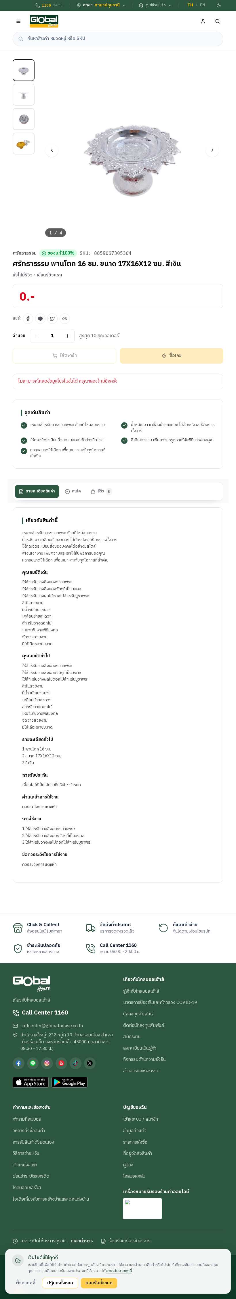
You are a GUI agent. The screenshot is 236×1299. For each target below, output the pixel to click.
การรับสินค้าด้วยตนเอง (33, 1142)
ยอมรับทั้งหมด (99, 1283)
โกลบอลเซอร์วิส (27, 1187)
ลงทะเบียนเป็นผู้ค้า (139, 1048)
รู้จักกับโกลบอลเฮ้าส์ (141, 991)
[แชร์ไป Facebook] (28, 319)
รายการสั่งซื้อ (135, 1142)
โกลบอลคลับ (134, 1176)
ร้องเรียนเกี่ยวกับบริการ (130, 1241)
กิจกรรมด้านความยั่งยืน (144, 1059)
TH (190, 5)
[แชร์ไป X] (52, 319)
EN (202, 5)
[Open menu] (18, 21)
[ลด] (36, 335)
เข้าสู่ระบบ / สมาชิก (140, 1119)
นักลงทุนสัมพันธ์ (138, 1014)
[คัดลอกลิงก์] (65, 319)
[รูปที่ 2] (24, 95)
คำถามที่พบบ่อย (27, 1119)
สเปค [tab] (76, 491)
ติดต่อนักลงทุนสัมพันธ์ (143, 1025)
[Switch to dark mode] (219, 5)
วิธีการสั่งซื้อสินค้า (29, 1130)
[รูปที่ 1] (24, 70)
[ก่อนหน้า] (51, 150)
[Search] (218, 21)
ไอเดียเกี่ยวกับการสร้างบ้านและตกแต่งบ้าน (51, 1199)
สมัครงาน (132, 1036)
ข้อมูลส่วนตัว (134, 1130)
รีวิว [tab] (104, 491)
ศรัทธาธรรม (25, 253)
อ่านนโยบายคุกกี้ (119, 1271)
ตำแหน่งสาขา (25, 1165)
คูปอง (128, 1165)
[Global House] (44, 21)
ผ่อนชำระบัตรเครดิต (31, 1176)
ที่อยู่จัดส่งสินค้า (137, 1153)
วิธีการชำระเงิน (26, 1153)
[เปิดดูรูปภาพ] (132, 150)
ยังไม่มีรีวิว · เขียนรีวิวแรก (37, 275)
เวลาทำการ (82, 1241)
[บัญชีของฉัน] (203, 21)
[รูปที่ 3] (24, 119)
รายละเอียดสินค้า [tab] (40, 491)
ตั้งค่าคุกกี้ (25, 1283)
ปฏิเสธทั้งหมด (60, 1283)
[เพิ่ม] (67, 335)
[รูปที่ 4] (24, 143)
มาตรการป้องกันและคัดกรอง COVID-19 (160, 1002)
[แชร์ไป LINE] (40, 319)
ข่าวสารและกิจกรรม (141, 1071)
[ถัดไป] (212, 150)
